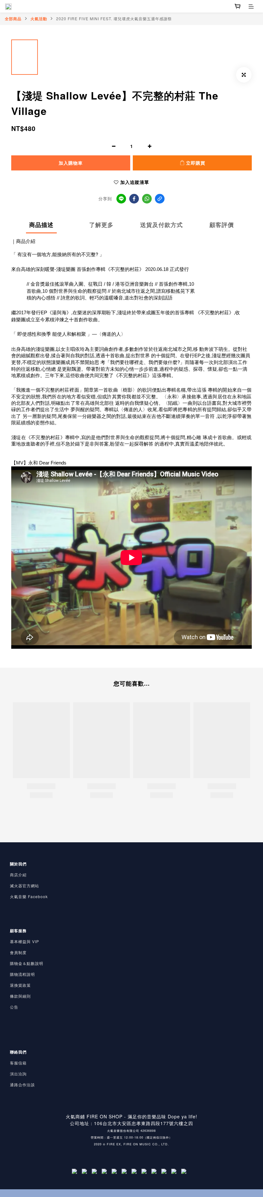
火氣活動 (38, 19)
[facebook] (134, 199)
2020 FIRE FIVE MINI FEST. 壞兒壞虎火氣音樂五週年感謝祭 (114, 18)
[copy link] (160, 199)
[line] (121, 199)
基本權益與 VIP (24, 941)
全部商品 (13, 19)
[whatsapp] (147, 199)
